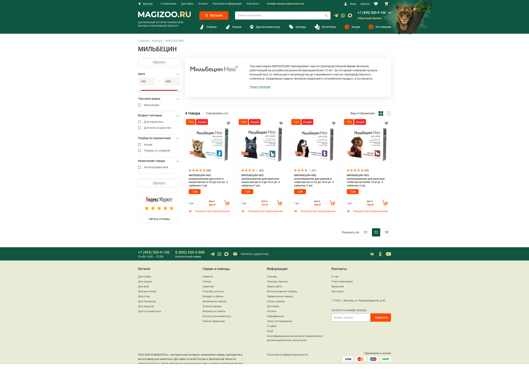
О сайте (271, 326)
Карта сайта (274, 286)
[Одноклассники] (380, 254)
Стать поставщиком (279, 321)
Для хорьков (146, 306)
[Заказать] (227, 203)
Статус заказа (276, 301)
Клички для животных (217, 316)
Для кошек (145, 281)
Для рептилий (147, 291)
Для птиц (144, 296)
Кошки (236, 27)
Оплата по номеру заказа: (349, 310)
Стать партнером (342, 281)
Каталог (216, 15)
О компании (168, 3)
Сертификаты (275, 316)
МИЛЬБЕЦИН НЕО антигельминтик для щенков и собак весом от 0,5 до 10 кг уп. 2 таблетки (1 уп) (314, 180)
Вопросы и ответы (214, 311)
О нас (334, 276)
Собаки (211, 27)
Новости (208, 276)
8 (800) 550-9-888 (190, 252)
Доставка (187, 3)
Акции (355, 27)
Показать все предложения (212, 211)
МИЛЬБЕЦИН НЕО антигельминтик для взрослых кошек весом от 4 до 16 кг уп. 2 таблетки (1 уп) (260, 180)
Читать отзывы (159, 219)
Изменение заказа (214, 301)
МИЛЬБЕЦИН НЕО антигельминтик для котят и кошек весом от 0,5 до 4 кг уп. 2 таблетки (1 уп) (208, 180)
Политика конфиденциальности (287, 354)
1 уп (194, 191)
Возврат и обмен (213, 296)
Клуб (270, 331)
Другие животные (268, 27)
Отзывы (272, 276)
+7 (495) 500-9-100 (371, 13)
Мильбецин (151, 105)
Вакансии (337, 286)
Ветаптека (329, 27)
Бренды (301, 27)
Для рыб (143, 286)
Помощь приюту (277, 281)
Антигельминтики (156, 167)
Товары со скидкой (157, 150)
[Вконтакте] (371, 254)
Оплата (202, 3)
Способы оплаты (213, 291)
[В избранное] (228, 123)
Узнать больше (260, 86)
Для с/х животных (149, 311)
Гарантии (208, 286)
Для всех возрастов (157, 127)
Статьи (207, 281)
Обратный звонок (369, 18)
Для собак (144, 276)
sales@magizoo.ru (149, 363)
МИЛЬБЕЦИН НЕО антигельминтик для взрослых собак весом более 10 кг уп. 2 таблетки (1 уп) (366, 180)
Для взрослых (153, 121)
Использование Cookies (282, 291)
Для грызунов (147, 301)
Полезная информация (227, 3)
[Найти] (326, 15)
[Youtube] (388, 254)
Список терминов (214, 321)
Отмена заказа (212, 306)
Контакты (253, 3)
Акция (148, 144)
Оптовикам (383, 27)
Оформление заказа (280, 296)
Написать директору (254, 254)
